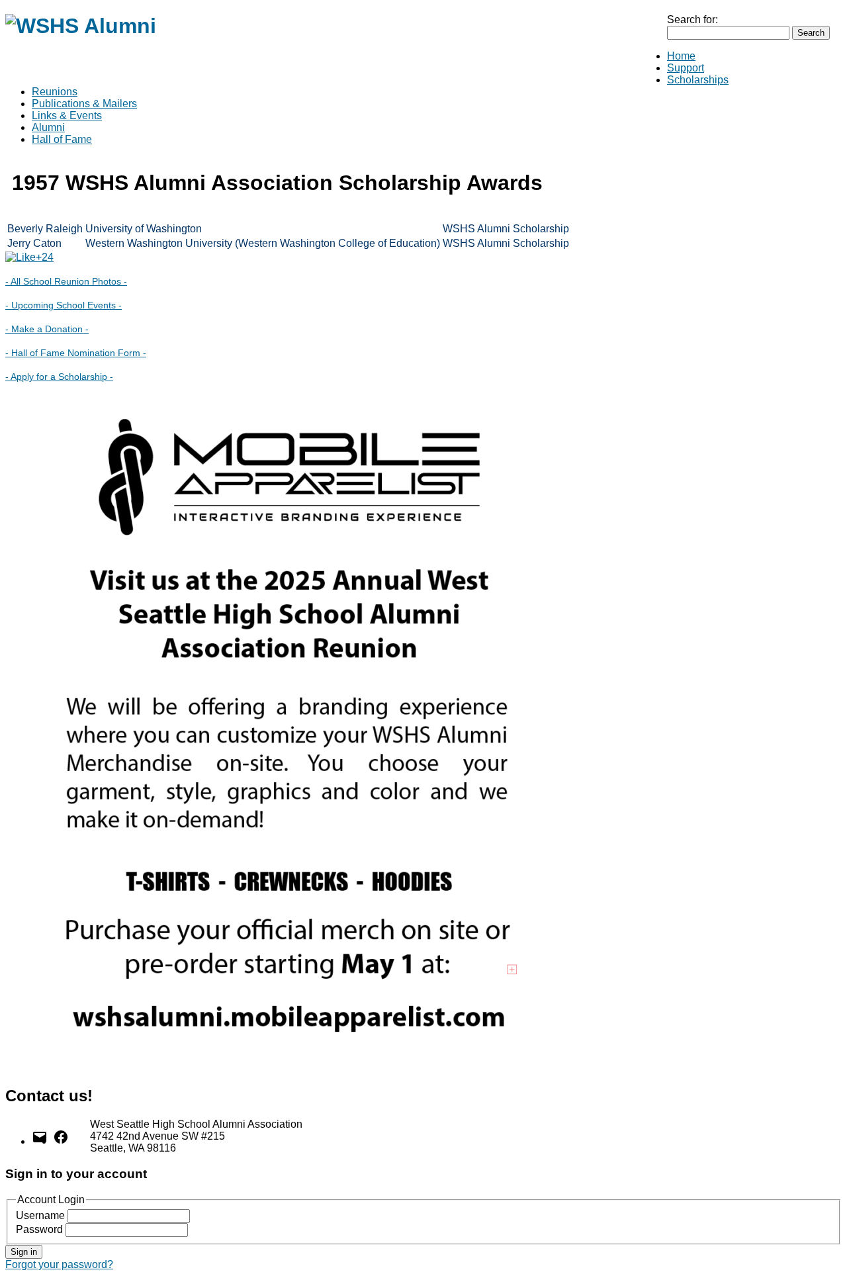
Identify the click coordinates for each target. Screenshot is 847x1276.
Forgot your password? (59, 1264)
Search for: (692, 19)
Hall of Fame (62, 139)
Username (40, 1215)
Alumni (48, 127)
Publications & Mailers (84, 103)
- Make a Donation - (47, 329)
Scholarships (698, 79)
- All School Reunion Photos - (66, 281)
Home (681, 56)
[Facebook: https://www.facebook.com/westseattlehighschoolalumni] (61, 1141)
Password (39, 1229)
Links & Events (67, 115)
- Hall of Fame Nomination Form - (75, 352)
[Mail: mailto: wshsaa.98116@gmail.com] (40, 1141)
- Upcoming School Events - (63, 305)
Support (685, 67)
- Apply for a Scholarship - (59, 376)
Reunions (54, 91)
